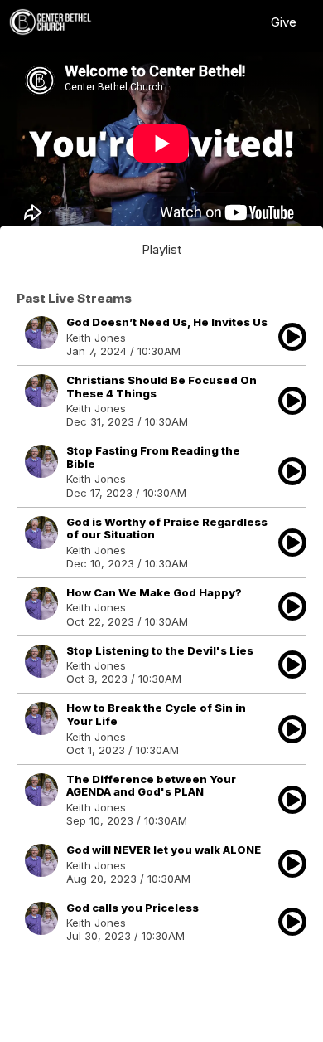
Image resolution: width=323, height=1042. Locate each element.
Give (283, 22)
